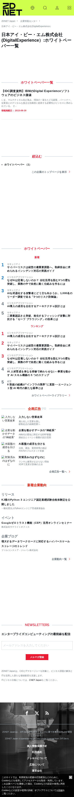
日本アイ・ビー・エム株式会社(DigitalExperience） (26, 26)
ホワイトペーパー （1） (18, 164)
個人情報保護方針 (37, 746)
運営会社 (37, 770)
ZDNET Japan (8, 21)
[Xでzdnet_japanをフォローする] (37, 713)
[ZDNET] (12, 8)
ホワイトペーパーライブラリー (49, 395)
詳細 (60, 790)
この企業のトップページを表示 (49, 171)
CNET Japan (35, 680)
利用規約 (37, 752)
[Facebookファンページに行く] (27, 713)
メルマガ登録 (37, 657)
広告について (37, 764)
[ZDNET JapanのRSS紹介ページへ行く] (47, 713)
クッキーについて (37, 758)
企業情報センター (29, 21)
